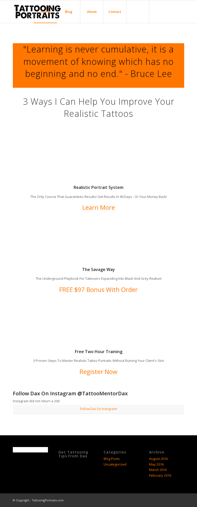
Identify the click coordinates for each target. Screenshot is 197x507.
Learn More (98, 207)
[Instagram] (172, 11)
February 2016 (160, 475)
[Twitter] (165, 11)
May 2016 (156, 464)
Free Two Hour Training (98, 351)
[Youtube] (180, 11)
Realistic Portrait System (98, 187)
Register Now (98, 371)
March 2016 (158, 469)
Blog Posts (112, 458)
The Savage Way (98, 269)
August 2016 (158, 458)
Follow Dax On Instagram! (98, 409)
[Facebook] (157, 11)
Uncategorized (115, 464)
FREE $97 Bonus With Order (98, 289)
